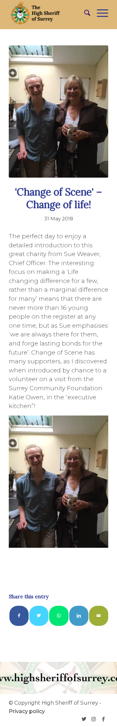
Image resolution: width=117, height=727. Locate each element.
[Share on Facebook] (19, 616)
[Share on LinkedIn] (78, 616)
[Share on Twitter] (38, 616)
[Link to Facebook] (103, 719)
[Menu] (99, 13)
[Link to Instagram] (93, 719)
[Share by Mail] (98, 616)
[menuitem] (84, 13)
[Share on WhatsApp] (58, 616)
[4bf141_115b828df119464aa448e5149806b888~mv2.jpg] (58, 111)
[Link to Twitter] (84, 719)
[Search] (84, 13)
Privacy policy (27, 711)
